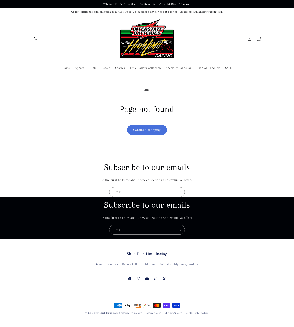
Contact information (197, 313)
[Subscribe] (180, 192)
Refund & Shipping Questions (179, 264)
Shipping (150, 264)
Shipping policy (173, 313)
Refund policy (153, 313)
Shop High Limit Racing (107, 313)
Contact (113, 264)
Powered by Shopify (131, 313)
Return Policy (131, 264)
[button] (36, 38)
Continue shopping (147, 130)
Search (99, 264)
